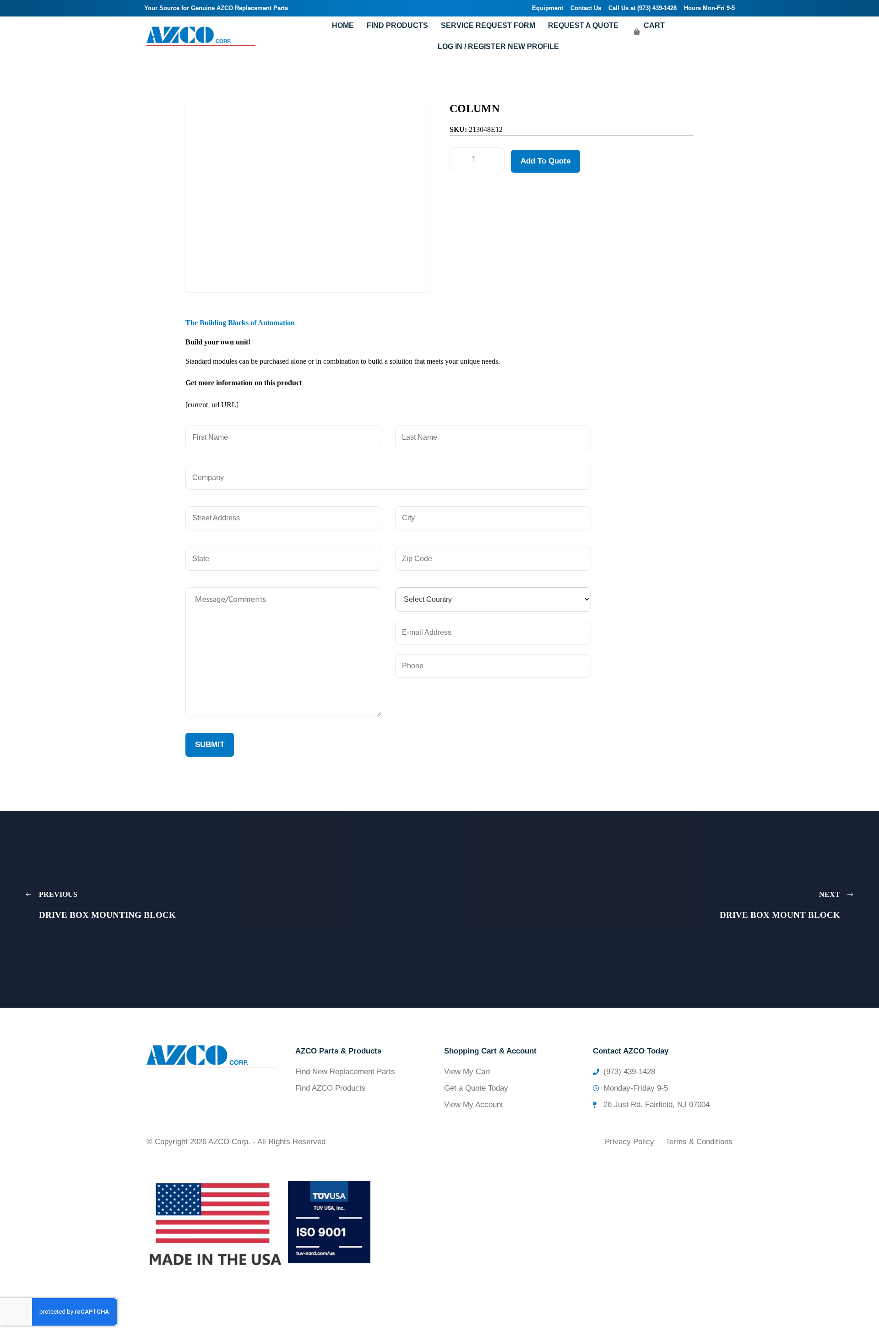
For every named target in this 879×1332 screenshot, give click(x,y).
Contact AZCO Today (630, 1051)
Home (343, 25)
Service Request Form (488, 25)
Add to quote (545, 161)
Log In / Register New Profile (498, 46)
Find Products (397, 25)
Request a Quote (583, 25)
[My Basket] (637, 31)
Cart (654, 25)
